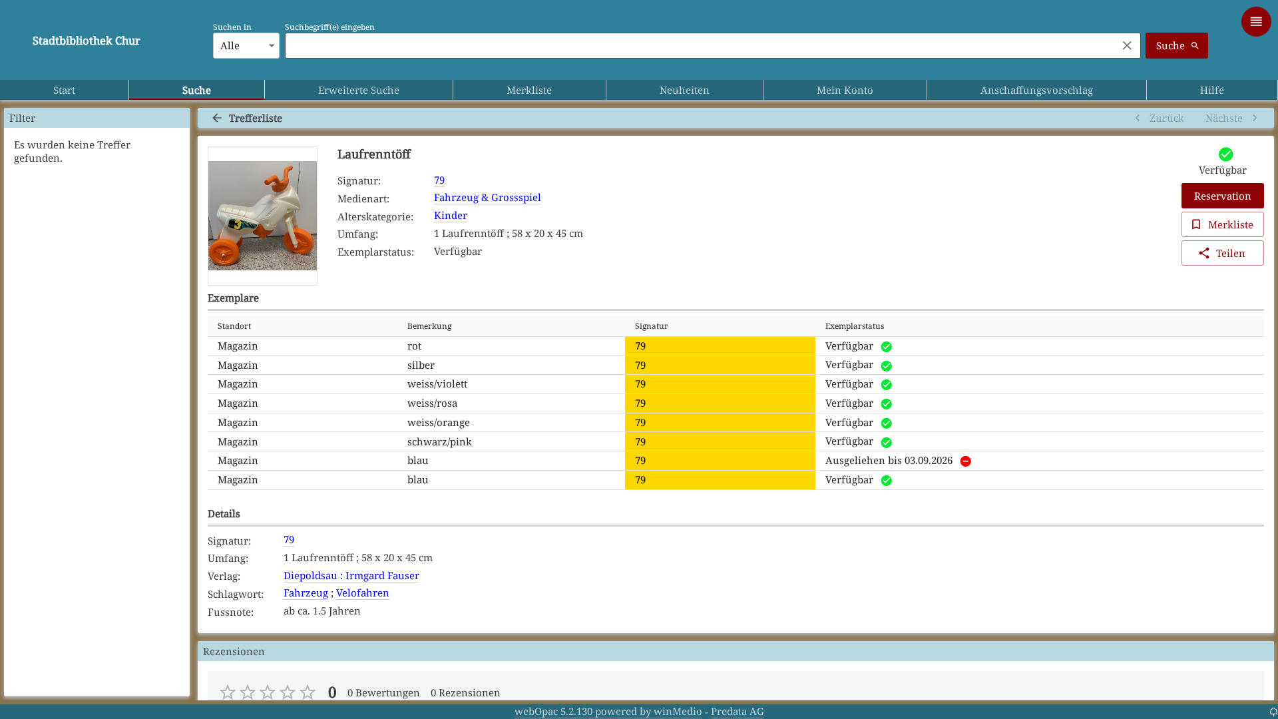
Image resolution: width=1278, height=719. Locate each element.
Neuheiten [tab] (685, 90)
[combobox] (698, 45)
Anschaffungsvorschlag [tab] (1036, 90)
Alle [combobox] (230, 45)
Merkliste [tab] (529, 90)
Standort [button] (234, 326)
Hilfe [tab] (1212, 90)
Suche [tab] (196, 90)
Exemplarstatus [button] (854, 326)
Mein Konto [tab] (845, 90)
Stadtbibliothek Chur (86, 40)
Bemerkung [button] (429, 326)
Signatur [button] (651, 326)
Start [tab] (64, 90)
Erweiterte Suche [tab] (358, 90)
